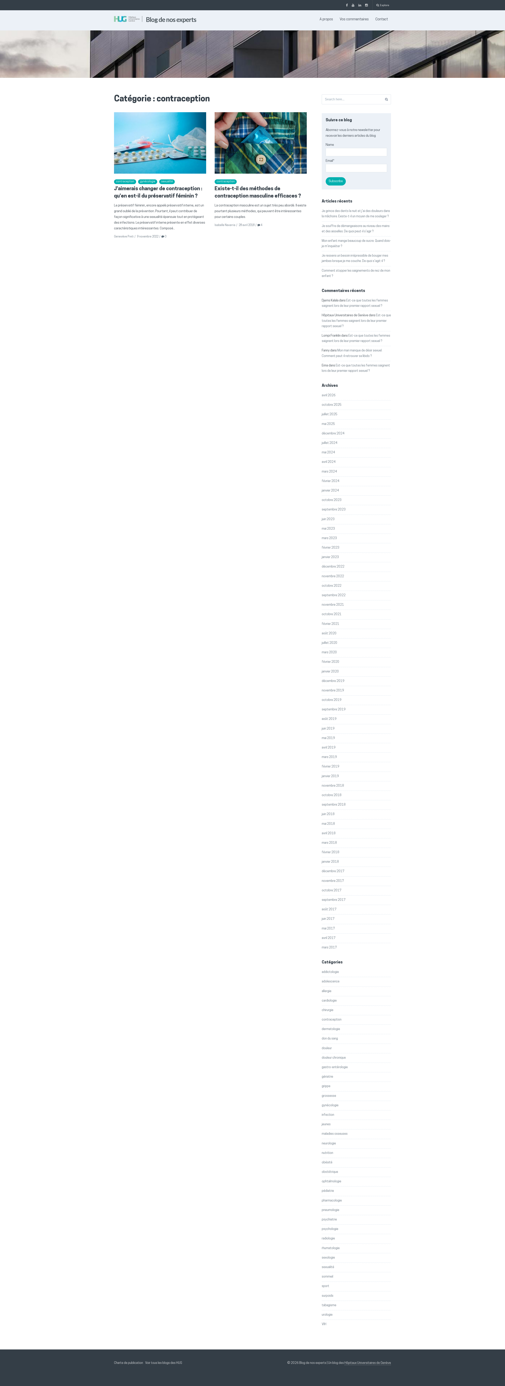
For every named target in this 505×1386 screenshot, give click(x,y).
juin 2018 (328, 814)
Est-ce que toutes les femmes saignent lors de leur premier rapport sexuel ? (356, 321)
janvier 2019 (330, 776)
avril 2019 (329, 747)
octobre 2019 (331, 700)
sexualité (167, 181)
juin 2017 (328, 919)
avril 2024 (329, 462)
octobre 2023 (331, 500)
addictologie (330, 972)
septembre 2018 (334, 804)
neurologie (329, 1143)
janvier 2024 (330, 490)
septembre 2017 (334, 900)
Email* (330, 161)
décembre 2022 (333, 566)
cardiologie (329, 1000)
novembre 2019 (333, 690)
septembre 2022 (334, 595)
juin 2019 (328, 728)
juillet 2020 (329, 643)
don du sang (330, 1038)
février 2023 (330, 547)
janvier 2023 (330, 557)
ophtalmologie (331, 1181)
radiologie (328, 1238)
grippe (326, 1086)
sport (325, 1286)
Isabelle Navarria (225, 225)
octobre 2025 (331, 405)
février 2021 (330, 624)
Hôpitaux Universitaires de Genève (367, 1363)
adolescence (330, 981)
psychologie (330, 1229)
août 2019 (329, 719)
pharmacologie (332, 1200)
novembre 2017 (333, 881)
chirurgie (327, 1010)
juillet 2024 (329, 443)
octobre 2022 (331, 586)
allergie (326, 991)
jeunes (326, 1124)
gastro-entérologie (335, 1067)
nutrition (327, 1153)
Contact (381, 19)
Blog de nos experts (171, 19)
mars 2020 (329, 652)
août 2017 (329, 909)
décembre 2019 (333, 681)
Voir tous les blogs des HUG (163, 1363)
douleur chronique (334, 1057)
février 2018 (330, 852)
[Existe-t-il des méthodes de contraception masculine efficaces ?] (261, 143)
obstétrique (330, 1172)
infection (328, 1115)
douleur (327, 1048)
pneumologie (330, 1210)
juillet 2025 (329, 414)
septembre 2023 (334, 509)
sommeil (327, 1276)
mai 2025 (328, 424)
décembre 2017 (333, 871)
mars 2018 (329, 843)
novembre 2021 (333, 604)
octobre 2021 (331, 614)
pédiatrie (328, 1191)
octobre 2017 (331, 890)
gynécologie (147, 181)
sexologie (328, 1257)
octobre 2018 (331, 795)
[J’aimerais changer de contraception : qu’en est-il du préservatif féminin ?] (160, 143)
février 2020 (330, 662)
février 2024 (330, 481)
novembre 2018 (333, 785)
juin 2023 (328, 519)
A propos (326, 19)
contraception (125, 181)
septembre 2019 (334, 709)
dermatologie (331, 1029)
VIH (324, 1324)
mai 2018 (328, 824)
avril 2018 (329, 833)
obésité (327, 1162)
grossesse (329, 1096)
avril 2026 (329, 395)
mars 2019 (329, 757)
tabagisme (329, 1305)
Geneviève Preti (124, 236)
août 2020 (329, 633)
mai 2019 (328, 738)
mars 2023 (329, 538)
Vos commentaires (354, 19)
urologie (327, 1314)
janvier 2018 (330, 861)
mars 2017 (329, 947)
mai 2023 (328, 528)
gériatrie (327, 1076)
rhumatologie (331, 1248)
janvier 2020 (330, 671)
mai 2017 (328, 928)
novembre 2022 (333, 576)
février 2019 (330, 766)
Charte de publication (128, 1363)
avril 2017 (329, 938)
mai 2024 (328, 452)
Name (330, 145)
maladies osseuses (335, 1134)
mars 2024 (329, 471)
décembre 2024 (333, 433)
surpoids (327, 1295)
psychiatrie (329, 1219)
